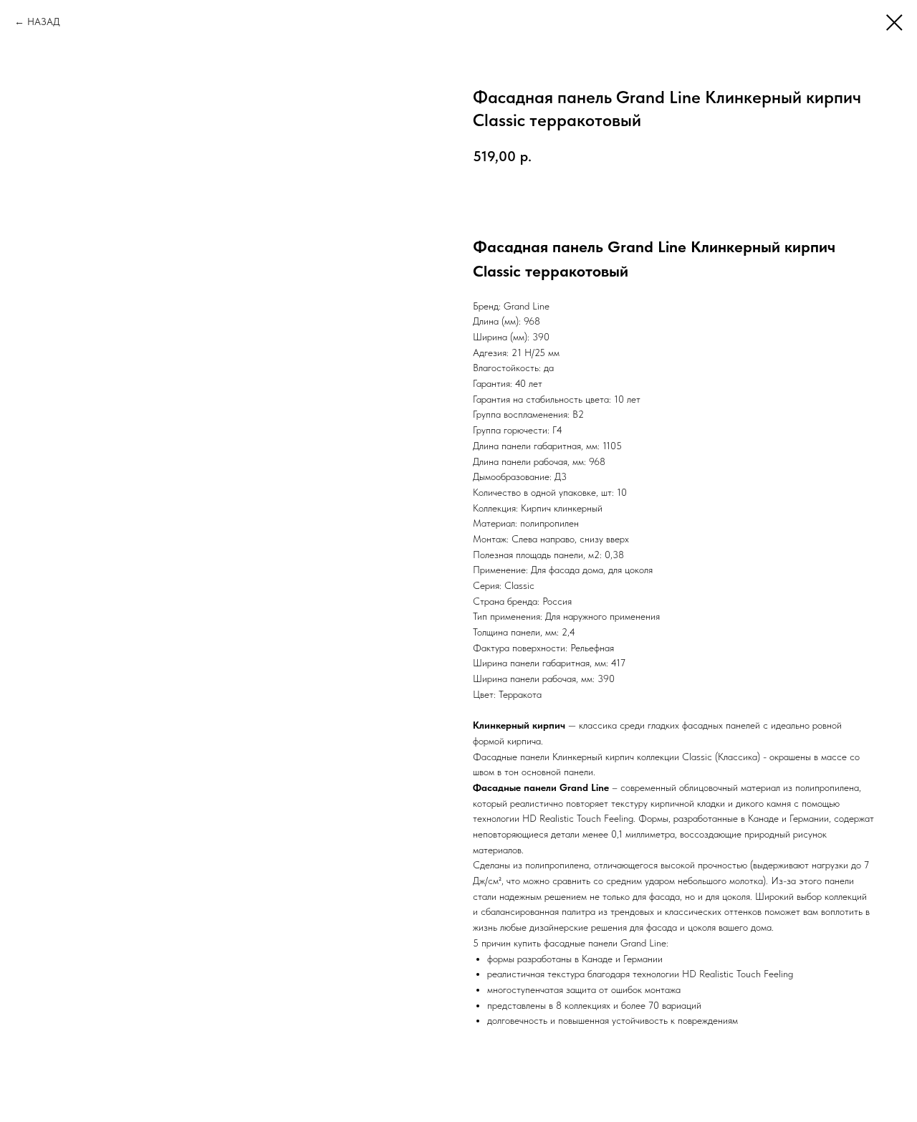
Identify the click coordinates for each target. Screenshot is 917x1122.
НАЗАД (43, 21)
